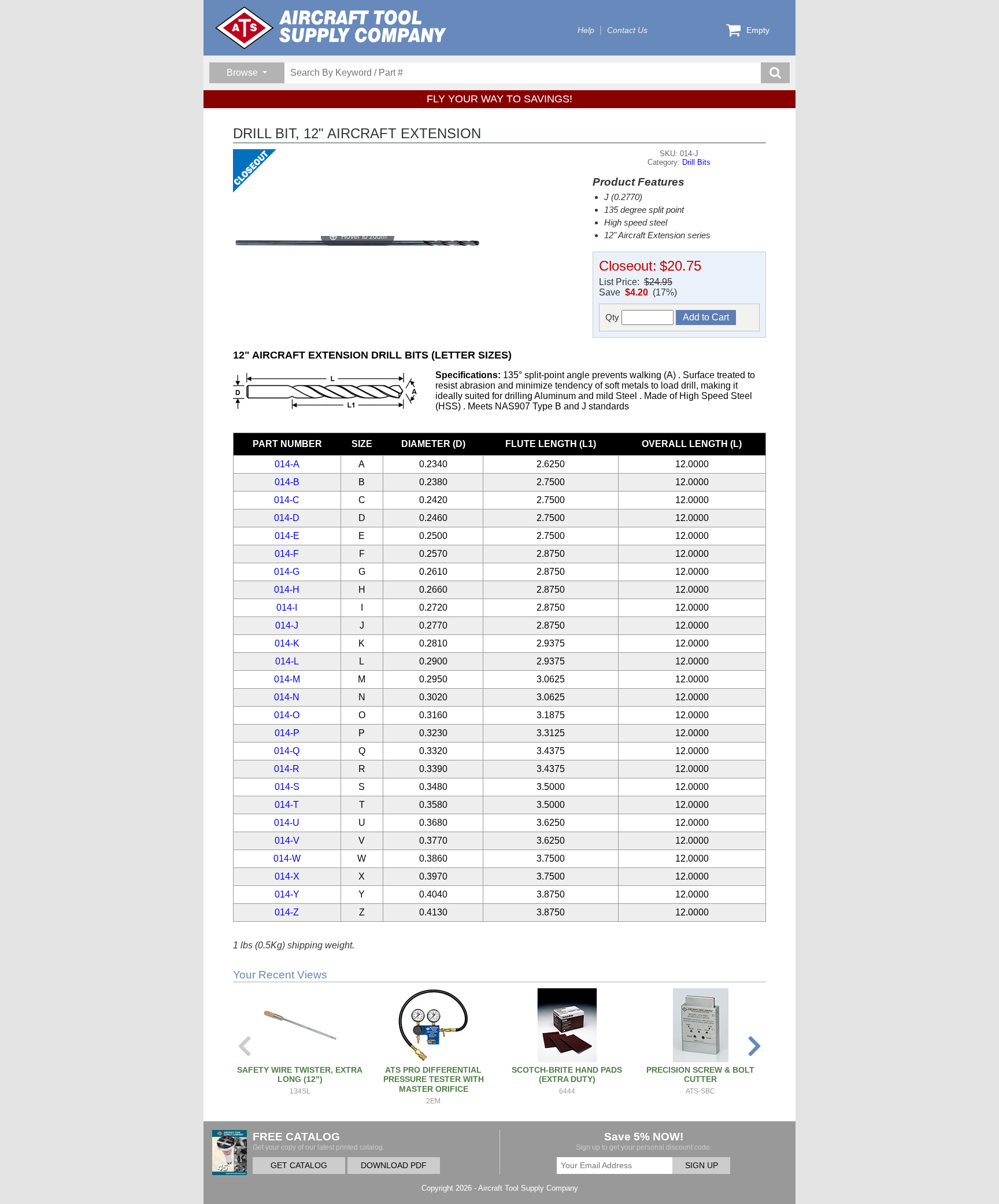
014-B (287, 482)
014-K (287, 643)
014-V (287, 840)
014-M (287, 679)
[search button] (775, 72)
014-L (287, 661)
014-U (286, 823)
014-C (286, 500)
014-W (287, 858)
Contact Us (627, 30)
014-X (287, 876)
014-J (286, 625)
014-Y (287, 894)
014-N (286, 697)
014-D (286, 518)
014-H (286, 589)
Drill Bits (696, 162)
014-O (286, 715)
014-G (286, 572)
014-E (287, 536)
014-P (287, 733)
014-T (287, 805)
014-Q (286, 751)
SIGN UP (701, 1165)
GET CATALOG (299, 1165)
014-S (287, 787)
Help (586, 30)
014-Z (287, 912)
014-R (286, 769)
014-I (286, 607)
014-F (287, 554)
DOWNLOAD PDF (394, 1165)
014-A (287, 464)
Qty (613, 317)
